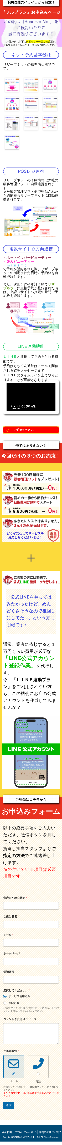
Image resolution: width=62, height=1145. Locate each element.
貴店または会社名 (15, 898)
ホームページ (11, 953)
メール (8, 935)
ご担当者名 (11, 916)
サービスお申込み (19, 996)
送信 (9, 1105)
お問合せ (13, 1003)
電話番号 (8, 972)
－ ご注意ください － (24, 430)
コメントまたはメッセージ (19, 1019)
